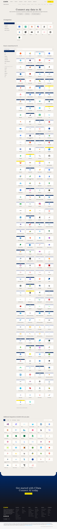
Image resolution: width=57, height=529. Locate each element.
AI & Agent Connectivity (30, 512)
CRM (5, 52)
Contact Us (36, 517)
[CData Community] (8, 516)
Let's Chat (49, 1)
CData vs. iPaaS (30, 514)
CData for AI (34, 1)
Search (45, 1)
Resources (42, 512)
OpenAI (49, 515)
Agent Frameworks (7, 30)
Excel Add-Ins (17, 516)
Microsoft (49, 512)
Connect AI (23, 510)
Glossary (42, 515)
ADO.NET (17, 511)
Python (16, 512)
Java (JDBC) (17, 510)
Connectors (32, 4)
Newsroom (36, 511)
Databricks (6, 73)
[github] (6, 516)
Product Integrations (31, 510)
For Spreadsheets (24, 4)
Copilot (5, 71)
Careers (36, 516)
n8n (5, 76)
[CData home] (6, 2)
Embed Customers (30, 513)
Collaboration (6, 59)
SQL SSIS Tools (24, 511)
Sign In (47, 4)
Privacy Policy (48, 524)
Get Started (50, 4)
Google (49, 511)
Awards (36, 512)
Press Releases (37, 510)
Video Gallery (43, 516)
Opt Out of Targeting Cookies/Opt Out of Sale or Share (47, 526)
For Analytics (19, 4)
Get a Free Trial (28, 493)
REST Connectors (18, 515)
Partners (36, 515)
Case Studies (43, 510)
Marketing (6, 56)
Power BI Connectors (18, 517)
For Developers (28, 4)
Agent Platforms (7, 28)
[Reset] (51, 49)
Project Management (7, 61)
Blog (41, 511)
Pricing (42, 4)
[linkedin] (4, 516)
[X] (5, 516)
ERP (5, 54)
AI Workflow (6, 26)
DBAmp (23, 512)
